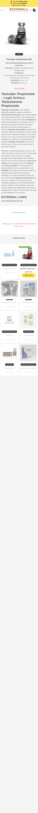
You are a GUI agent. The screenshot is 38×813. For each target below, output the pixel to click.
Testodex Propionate (16, 142)
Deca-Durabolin (11, 166)
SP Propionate (29, 335)
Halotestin (5, 170)
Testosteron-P (9, 368)
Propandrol (9, 335)
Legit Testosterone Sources (12, 201)
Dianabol (30, 163)
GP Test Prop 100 (28, 302)
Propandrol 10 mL (9, 269)
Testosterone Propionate (11, 115)
